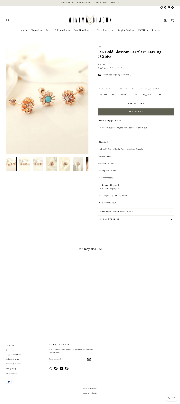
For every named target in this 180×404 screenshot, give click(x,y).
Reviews (156, 30)
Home (100, 47)
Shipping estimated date (116, 212)
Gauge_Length (150, 89)
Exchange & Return (13, 359)
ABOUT (142, 30)
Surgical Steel (125, 30)
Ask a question (110, 219)
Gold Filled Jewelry (83, 30)
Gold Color (105, 89)
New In (23, 30)
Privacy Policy (11, 369)
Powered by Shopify (90, 393)
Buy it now (136, 112)
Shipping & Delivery (13, 355)
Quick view (25, 308)
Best (48, 30)
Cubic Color (126, 89)
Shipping (101, 68)
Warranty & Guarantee (14, 364)
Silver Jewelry (104, 30)
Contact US (10, 345)
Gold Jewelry (61, 30)
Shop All (35, 30)
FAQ (7, 350)
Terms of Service (12, 373)
